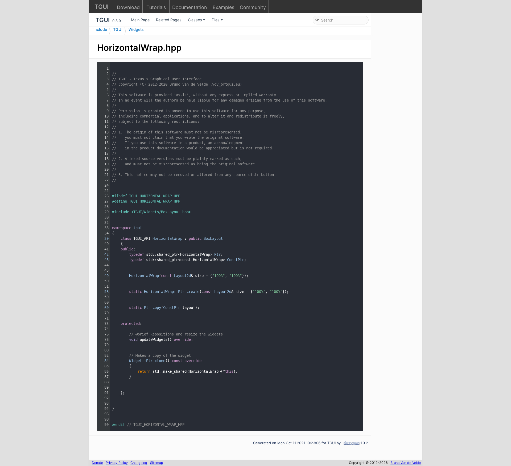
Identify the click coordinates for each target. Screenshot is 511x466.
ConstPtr (235, 260)
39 (103, 238)
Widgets (136, 29)
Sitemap (156, 463)
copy (157, 307)
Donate (97, 463)
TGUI (117, 29)
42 (103, 254)
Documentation (189, 7)
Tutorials (156, 7)
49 (103, 276)
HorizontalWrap (167, 238)
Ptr (217, 254)
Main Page (140, 20)
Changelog (138, 463)
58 (103, 291)
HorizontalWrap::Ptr (164, 291)
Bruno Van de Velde (405, 463)
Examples (223, 7)
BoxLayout (213, 238)
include (100, 29)
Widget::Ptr (141, 361)
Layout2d (182, 276)
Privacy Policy (117, 463)
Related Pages (169, 20)
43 (103, 260)
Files (216, 20)
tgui (137, 228)
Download (128, 7)
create (193, 291)
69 (103, 307)
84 (103, 361)
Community (253, 7)
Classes (195, 20)
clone (160, 361)
